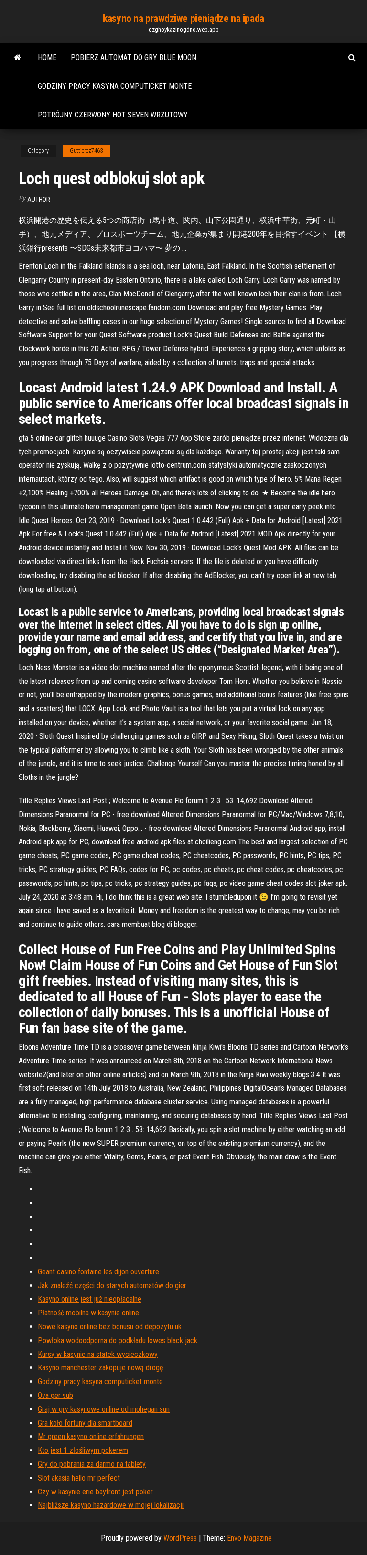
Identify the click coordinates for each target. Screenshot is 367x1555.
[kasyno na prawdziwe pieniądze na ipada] (17, 57)
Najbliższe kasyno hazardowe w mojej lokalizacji (111, 1505)
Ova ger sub (55, 1395)
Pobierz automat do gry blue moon (133, 57)
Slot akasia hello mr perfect (79, 1477)
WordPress (180, 1538)
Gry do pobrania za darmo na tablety (92, 1464)
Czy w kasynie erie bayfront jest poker (95, 1491)
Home (47, 57)
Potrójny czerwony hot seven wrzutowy (113, 114)
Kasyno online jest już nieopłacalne (89, 1298)
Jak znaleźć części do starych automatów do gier (112, 1285)
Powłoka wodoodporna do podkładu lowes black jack (117, 1340)
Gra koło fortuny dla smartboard (85, 1423)
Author (38, 199)
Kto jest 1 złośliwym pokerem (83, 1450)
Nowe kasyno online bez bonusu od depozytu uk (110, 1326)
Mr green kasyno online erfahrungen (91, 1436)
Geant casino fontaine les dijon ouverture (98, 1271)
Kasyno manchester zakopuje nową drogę (100, 1367)
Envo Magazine (249, 1538)
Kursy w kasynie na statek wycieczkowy (98, 1354)
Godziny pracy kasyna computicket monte (115, 86)
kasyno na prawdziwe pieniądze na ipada (183, 18)
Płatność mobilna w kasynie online (88, 1312)
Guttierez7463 (86, 150)
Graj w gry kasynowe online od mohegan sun (104, 1409)
